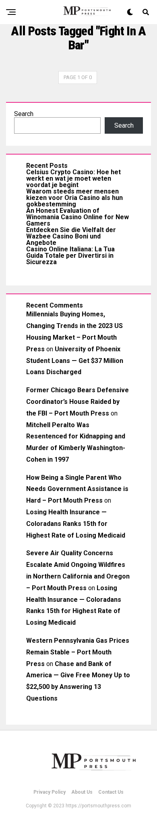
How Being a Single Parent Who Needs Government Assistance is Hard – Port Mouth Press (77, 489)
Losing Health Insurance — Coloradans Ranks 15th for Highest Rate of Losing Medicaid (75, 523)
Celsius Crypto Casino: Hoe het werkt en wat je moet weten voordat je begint (73, 178)
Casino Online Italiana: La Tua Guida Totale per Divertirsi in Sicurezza (70, 255)
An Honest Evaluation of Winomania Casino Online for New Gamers (77, 217)
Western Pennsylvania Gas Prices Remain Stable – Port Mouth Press (77, 652)
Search (23, 114)
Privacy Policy (49, 792)
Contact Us (111, 792)
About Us (82, 792)
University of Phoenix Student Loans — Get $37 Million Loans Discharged (74, 360)
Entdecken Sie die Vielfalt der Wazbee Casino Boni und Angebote (71, 236)
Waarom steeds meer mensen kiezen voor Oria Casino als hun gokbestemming (74, 197)
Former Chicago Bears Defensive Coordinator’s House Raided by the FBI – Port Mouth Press (77, 401)
